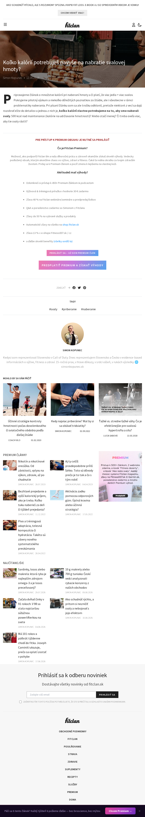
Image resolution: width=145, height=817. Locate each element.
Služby (72, 784)
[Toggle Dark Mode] (139, 25)
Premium (72, 792)
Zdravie (72, 761)
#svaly (53, 309)
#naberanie (88, 309)
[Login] (133, 25)
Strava (72, 754)
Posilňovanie (72, 746)
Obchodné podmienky (72, 731)
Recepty (72, 777)
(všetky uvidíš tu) (63, 241)
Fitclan (72, 739)
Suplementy (72, 769)
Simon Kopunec (72, 350)
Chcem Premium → (120, 811)
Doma (72, 799)
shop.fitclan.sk (70, 224)
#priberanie (69, 309)
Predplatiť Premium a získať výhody (72, 265)
